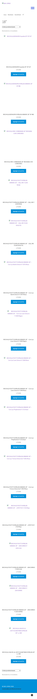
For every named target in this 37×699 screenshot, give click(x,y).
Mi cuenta (6, 696)
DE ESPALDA (18, 14)
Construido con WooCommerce (11, 689)
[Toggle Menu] (32, 8)
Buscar (18, 696)
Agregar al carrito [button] (18, 74)
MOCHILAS (10, 14)
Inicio (5, 14)
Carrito (28, 694)
